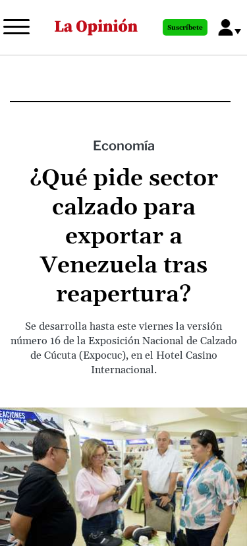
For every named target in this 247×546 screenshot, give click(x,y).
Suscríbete (185, 28)
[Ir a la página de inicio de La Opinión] (96, 27)
